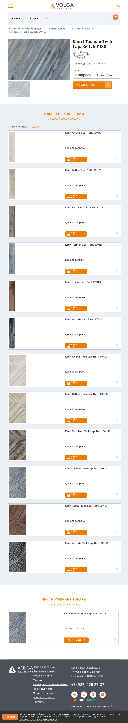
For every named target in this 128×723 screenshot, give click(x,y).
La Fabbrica (99, 63)
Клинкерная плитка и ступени (50, 684)
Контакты (38, 702)
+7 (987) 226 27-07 (87, 684)
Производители (42, 689)
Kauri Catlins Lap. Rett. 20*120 (83, 170)
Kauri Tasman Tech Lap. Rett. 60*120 (27, 32)
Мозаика (38, 680)
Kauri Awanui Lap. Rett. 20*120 (83, 133)
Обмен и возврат (43, 693)
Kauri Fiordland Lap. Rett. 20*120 (84, 208)
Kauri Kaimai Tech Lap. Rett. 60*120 (86, 506)
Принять (10, 717)
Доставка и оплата (44, 697)
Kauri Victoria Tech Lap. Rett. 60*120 (86, 543)
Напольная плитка (57, 29)
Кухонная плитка (43, 675)
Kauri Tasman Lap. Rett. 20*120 (83, 245)
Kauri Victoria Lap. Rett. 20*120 (83, 320)
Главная (12, 29)
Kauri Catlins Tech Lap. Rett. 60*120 (86, 394)
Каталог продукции (32, 29)
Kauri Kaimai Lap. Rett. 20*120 (83, 282)
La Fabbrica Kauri (81, 29)
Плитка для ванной (44, 667)
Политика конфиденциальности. (39, 719)
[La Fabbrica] (81, 55)
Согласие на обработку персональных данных (75, 716)
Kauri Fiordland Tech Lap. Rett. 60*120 (87, 431)
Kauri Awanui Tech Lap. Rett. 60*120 (86, 357)
